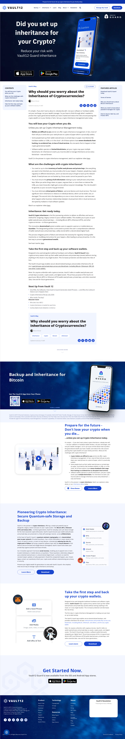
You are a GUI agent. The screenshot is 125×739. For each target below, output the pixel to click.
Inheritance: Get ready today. (14, 101)
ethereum (65, 336)
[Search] (80, 7)
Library (54, 708)
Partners (73, 715)
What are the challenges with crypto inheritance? (14, 97)
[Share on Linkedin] (88, 105)
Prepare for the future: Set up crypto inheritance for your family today (62, 2)
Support (40, 715)
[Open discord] (21, 720)
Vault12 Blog (32, 86)
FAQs (72, 712)
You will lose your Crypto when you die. (13, 92)
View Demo (75, 488)
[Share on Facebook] (84, 105)
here (88, 158)
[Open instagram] (13, 720)
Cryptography (55, 703)
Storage (54, 705)
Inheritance (46, 8)
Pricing (40, 719)
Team (72, 705)
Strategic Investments (74, 717)
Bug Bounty (41, 717)
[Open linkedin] (17, 720)
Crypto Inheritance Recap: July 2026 (42, 295)
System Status (41, 722)
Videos (53, 720)
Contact (73, 725)
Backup (36, 8)
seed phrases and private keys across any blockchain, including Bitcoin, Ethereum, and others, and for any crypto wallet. (87, 622)
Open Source (55, 722)
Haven (39, 712)
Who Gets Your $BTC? (36, 302)
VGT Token (73, 710)
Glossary (91, 86)
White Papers (55, 715)
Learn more (73, 644)
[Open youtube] (25, 720)
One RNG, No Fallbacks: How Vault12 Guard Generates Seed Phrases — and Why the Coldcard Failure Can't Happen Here (62, 291)
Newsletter (73, 8)
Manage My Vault (102, 8)
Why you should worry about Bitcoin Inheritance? (110, 102)
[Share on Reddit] (91, 105)
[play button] (38, 458)
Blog (59, 8)
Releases (40, 710)
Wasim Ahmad (35, 101)
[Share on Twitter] (81, 105)
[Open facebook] (5, 720)
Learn (54, 8)
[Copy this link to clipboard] (95, 105)
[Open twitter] (9, 720)
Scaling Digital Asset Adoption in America (42, 308)
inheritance (35, 336)
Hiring (72, 708)
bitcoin (55, 336)
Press (72, 723)
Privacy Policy (118, 734)
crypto (46, 336)
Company (73, 703)
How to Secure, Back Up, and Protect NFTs (110, 114)
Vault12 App (41, 703)
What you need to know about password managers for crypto (110, 108)
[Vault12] (13, 8)
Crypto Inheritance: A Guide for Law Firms (43, 305)
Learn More (92, 488)
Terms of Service (106, 97)
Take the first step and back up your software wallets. (13, 105)
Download (117, 8)
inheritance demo (78, 484)
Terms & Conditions (108, 734)
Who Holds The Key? (37, 297)
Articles (54, 717)
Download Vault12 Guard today (108, 92)
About (65, 8)
